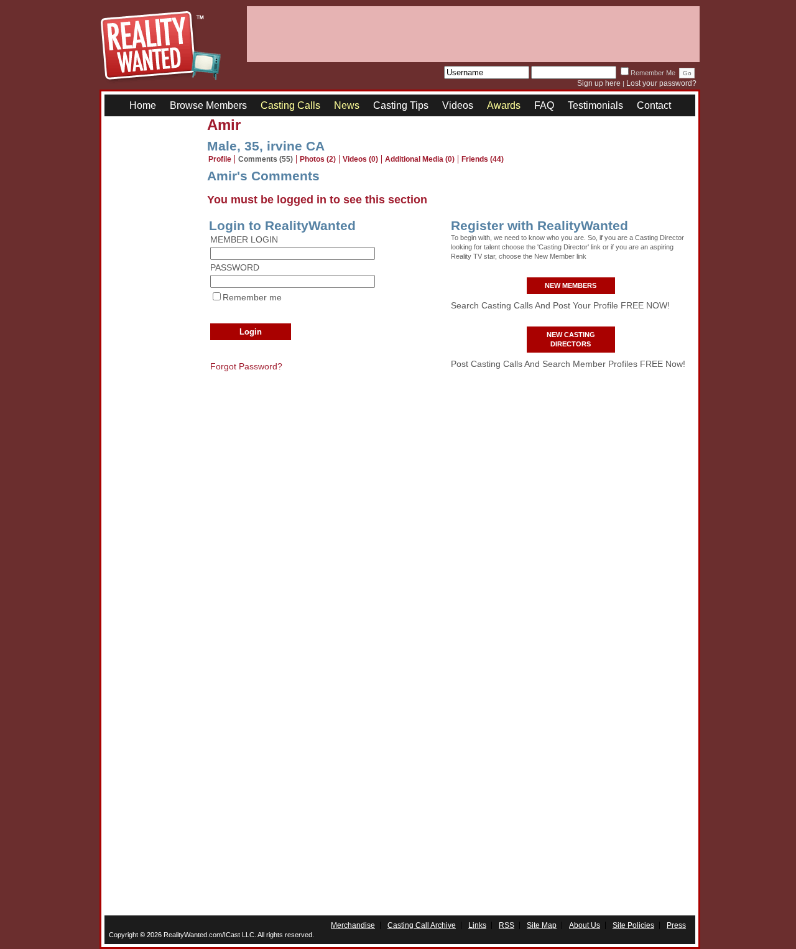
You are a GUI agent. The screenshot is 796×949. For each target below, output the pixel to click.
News (346, 105)
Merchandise (353, 925)
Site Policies (633, 925)
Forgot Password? (246, 366)
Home (142, 105)
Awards (504, 105)
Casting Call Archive (421, 925)
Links (477, 925)
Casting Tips (400, 105)
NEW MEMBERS (570, 285)
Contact (654, 105)
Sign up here (599, 83)
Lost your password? (661, 83)
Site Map (542, 925)
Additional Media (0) (420, 159)
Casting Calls (290, 105)
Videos (457, 105)
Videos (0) (360, 159)
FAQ (544, 105)
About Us (584, 925)
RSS (506, 925)
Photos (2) (318, 159)
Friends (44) (482, 159)
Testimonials (595, 105)
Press (676, 925)
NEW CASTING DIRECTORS (571, 339)
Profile (219, 159)
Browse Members (208, 105)
